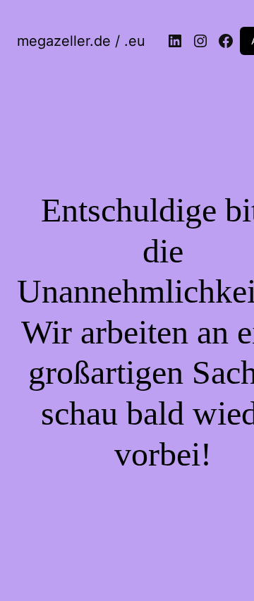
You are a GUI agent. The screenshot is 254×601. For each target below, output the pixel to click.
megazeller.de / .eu (81, 40)
